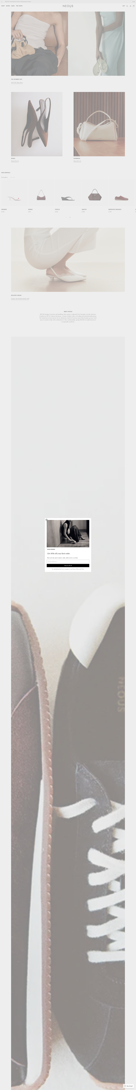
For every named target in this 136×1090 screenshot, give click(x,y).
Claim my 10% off (68, 565)
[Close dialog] (46, 520)
